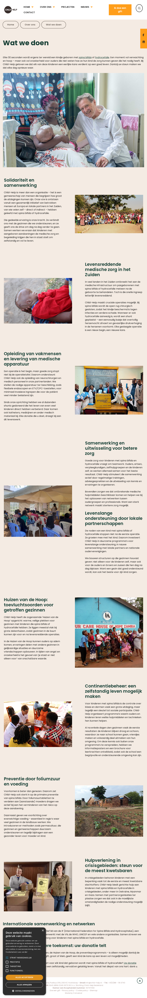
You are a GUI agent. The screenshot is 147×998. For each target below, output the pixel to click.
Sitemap (93, 990)
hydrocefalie (102, 57)
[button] (24, 990)
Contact (29, 12)
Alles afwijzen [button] (24, 984)
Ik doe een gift (120, 9)
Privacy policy (68, 990)
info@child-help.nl (94, 982)
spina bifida (85, 57)
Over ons (45, 6)
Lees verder (22, 952)
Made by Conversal (73, 993)
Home (27, 6)
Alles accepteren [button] (24, 977)
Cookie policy (82, 990)
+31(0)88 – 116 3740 (116, 982)
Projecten (67, 6)
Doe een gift (55, 990)
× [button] (43, 930)
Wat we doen (53, 24)
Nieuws (85, 6)
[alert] (24, 961)
